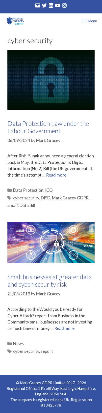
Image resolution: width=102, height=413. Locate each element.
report (47, 351)
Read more (56, 175)
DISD (45, 197)
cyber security (26, 197)
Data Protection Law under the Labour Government (48, 127)
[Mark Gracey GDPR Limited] (14, 20)
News (18, 343)
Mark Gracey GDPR (70, 197)
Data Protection (28, 190)
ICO (49, 190)
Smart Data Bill (21, 205)
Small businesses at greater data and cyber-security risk (49, 280)
